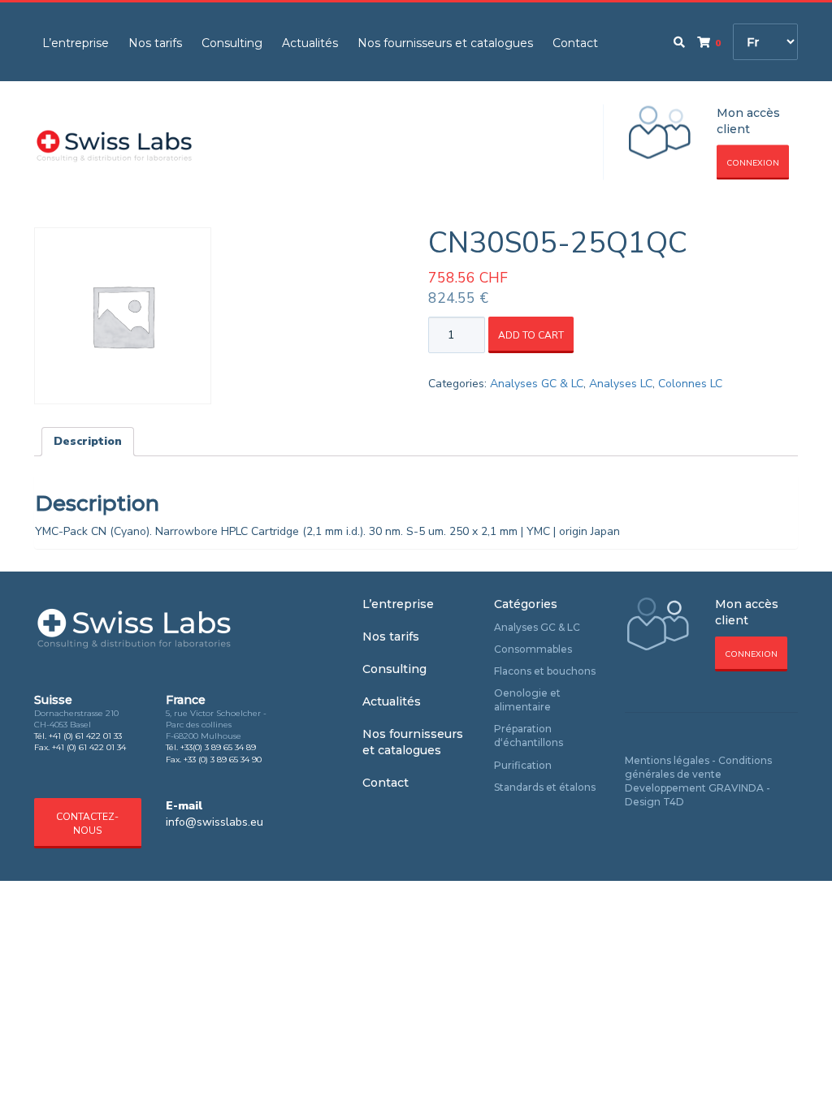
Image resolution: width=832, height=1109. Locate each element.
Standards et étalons (545, 787)
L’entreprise (75, 43)
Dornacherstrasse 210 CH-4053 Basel (76, 719)
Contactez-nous (87, 823)
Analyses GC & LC (536, 383)
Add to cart (531, 335)
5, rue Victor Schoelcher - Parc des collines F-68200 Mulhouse (216, 725)
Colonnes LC (690, 383)
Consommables (533, 649)
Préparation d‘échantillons (528, 736)
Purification (523, 765)
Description (88, 441)
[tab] (87, 441)
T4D (673, 802)
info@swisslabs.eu (214, 822)
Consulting (232, 43)
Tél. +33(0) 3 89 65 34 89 (211, 747)
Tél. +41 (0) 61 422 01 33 (78, 736)
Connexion (752, 163)
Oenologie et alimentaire (527, 700)
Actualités (310, 43)
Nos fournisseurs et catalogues (445, 43)
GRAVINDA (736, 788)
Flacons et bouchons (545, 671)
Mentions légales (667, 760)
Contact (575, 43)
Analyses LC (620, 383)
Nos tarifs (155, 43)
